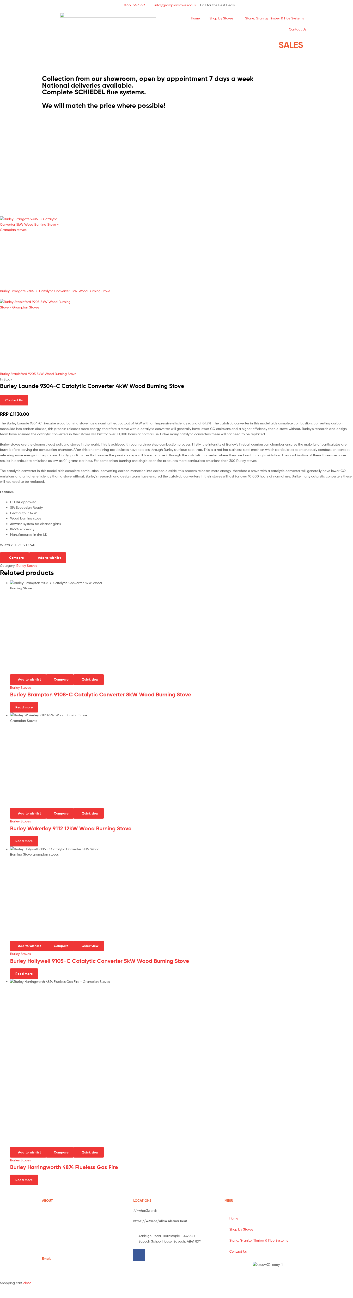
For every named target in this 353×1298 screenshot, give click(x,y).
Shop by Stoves (221, 18)
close (27, 1283)
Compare (16, 557)
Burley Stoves (26, 565)
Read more (24, 707)
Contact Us (297, 29)
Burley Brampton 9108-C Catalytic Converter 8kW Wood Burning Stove (100, 694)
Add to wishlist (49, 557)
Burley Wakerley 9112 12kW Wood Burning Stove (70, 828)
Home (195, 18)
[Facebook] (139, 1255)
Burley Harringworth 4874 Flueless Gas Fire (64, 1167)
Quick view (90, 679)
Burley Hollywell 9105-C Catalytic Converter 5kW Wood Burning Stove (99, 961)
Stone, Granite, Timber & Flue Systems (274, 18)
